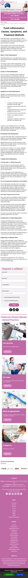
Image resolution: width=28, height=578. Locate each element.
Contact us (7, 445)
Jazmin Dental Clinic (14, 544)
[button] (14, 305)
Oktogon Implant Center (14, 549)
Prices (14, 508)
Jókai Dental (14, 546)
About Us (14, 506)
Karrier (14, 515)
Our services (8, 343)
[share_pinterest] (17, 309)
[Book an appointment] (14, 399)
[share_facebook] (10, 309)
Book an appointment (11, 411)
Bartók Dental (14, 530)
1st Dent (14, 524)
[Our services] (14, 331)
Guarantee (14, 503)
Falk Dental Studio (14, 535)
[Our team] (14, 365)
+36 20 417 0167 (22, 486)
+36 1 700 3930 (15, 19)
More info (7, 351)
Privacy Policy (20, 574)
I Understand (9, 574)
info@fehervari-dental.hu (18, 484)
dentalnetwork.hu (16, 565)
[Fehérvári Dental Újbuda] (9, 3)
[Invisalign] (8, 472)
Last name (4, 272)
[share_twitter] (14, 309)
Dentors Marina (14, 533)
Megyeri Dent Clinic (14, 547)
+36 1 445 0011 (15, 15)
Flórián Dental (14, 537)
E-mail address (5, 284)
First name (4, 278)
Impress (14, 511)
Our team (6, 377)
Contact (14, 510)
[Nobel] (14, 472)
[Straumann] (21, 471)
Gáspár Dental (14, 538)
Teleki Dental (14, 551)
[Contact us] (14, 433)
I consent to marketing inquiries (11, 300)
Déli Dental (14, 531)
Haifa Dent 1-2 (14, 542)
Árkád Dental (14, 526)
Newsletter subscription (14, 517)
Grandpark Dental (14, 540)
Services (14, 504)
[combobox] (3, 293)
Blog (14, 513)
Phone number (5, 291)
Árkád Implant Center (14, 528)
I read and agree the (12, 297)
